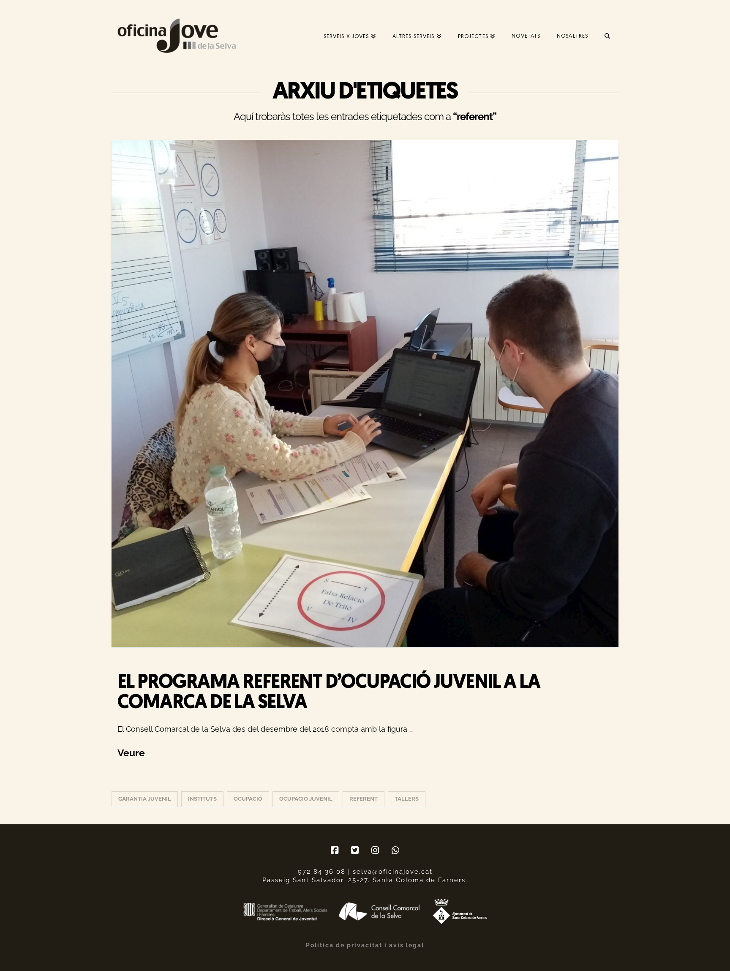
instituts (202, 799)
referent (363, 799)
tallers (407, 799)
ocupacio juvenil (305, 799)
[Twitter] (355, 850)
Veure (131, 752)
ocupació (248, 799)
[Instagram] (375, 850)
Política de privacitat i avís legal (365, 945)
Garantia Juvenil (144, 799)
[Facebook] (334, 850)
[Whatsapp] (395, 850)
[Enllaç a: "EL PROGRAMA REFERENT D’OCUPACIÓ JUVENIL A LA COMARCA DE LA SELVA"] (365, 393)
